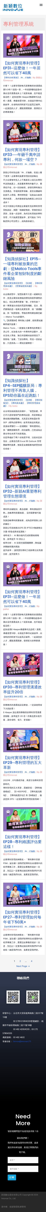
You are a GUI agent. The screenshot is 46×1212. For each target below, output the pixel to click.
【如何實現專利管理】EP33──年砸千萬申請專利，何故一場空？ (22, 154)
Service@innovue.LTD (22, 1041)
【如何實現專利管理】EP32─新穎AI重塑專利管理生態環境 (22, 491)
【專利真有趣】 (17, 403)
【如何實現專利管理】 (13, 164)
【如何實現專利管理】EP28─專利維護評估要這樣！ (22, 841)
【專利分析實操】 (11, 77)
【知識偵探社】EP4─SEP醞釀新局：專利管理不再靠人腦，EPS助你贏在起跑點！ (22, 388)
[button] (41, 5)
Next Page (23, 966)
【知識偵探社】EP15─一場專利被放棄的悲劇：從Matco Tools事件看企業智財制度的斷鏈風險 (22, 268)
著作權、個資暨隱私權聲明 (13, 1207)
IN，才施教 (26, 77)
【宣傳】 (29, 283)
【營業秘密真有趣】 (24, 286)
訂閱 (12, 1177)
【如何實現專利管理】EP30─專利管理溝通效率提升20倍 (22, 687)
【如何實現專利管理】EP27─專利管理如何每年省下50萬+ (22, 917)
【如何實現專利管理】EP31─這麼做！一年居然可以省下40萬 (22, 68)
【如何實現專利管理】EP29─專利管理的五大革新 (22, 762)
